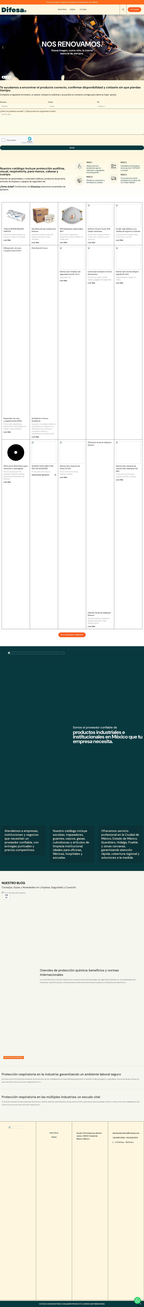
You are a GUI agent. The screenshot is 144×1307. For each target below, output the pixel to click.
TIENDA (54, 1137)
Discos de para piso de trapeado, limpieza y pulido (13, 473)
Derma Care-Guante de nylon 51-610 (70, 467)
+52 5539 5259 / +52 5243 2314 (125, 1137)
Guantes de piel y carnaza (126, 476)
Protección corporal (95, 234)
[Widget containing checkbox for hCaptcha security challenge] (17, 140)
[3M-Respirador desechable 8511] (72, 215)
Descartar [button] (140, 1304)
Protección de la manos (41, 472)
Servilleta (35, 239)
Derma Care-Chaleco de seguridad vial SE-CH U (70, 272)
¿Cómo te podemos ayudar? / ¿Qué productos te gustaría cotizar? (28, 111)
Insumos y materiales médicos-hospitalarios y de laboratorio (43, 431)
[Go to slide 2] (5, 77)
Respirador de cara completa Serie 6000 (12, 419)
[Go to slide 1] (3, 77)
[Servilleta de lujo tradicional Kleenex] (44, 215)
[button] (3, 47)
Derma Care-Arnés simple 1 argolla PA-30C (127, 272)
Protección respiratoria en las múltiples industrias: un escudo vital (51, 1097)
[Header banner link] (72, 2)
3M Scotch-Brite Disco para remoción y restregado (15, 467)
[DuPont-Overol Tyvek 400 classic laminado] (100, 215)
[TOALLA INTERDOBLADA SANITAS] (15, 215)
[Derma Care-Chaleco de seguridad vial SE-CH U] (72, 258)
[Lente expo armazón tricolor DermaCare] (100, 258)
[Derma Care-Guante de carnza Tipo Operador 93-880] (128, 452)
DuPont (107, 234)
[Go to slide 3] (7, 77)
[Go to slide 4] (9, 77)
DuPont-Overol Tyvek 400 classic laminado (99, 230)
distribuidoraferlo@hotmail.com (125, 1133)
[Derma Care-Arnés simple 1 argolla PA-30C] (128, 258)
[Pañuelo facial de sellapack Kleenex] (100, 526)
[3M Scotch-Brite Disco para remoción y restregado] (15, 452)
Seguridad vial (65, 277)
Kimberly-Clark (44, 237)
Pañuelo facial (93, 623)
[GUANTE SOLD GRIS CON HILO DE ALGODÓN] (44, 452)
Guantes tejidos (66, 474)
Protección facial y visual (97, 277)
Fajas (136, 234)
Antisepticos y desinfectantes (43, 427)
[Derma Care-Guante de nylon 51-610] (72, 452)
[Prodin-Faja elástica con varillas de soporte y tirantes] (128, 215)
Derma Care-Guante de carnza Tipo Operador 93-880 (127, 468)
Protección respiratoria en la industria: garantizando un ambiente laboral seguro (61, 1074)
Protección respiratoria (69, 234)
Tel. (98, 102)
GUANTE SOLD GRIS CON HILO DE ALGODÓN (42, 467)
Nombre (3, 102)
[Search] (123, 9)
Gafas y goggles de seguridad (99, 280)
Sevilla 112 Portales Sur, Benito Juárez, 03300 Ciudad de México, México (89, 1136)
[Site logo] (14, 9)
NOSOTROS (54, 1133)
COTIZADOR (134, 9)
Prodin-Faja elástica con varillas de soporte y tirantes (128, 230)
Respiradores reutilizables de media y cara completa (14, 427)
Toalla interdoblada (18, 237)
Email (50, 102)
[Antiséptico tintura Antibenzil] (44, 331)
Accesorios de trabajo (124, 234)
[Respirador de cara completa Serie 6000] (15, 331)
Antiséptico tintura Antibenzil (40, 419)
